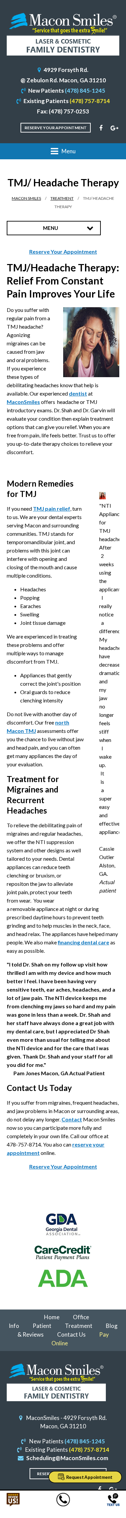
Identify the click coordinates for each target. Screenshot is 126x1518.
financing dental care (83, 942)
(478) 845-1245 (85, 90)
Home (51, 1317)
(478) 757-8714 (90, 100)
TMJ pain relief (51, 508)
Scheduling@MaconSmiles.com (67, 1457)
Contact (71, 1119)
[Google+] (114, 128)
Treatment (62, 198)
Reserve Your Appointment (56, 127)
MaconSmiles (23, 402)
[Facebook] (101, 128)
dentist (78, 393)
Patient (42, 1325)
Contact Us (71, 1334)
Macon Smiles (26, 198)
